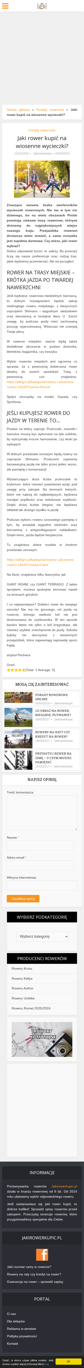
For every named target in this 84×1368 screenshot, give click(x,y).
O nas (11, 1314)
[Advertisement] (42, 56)
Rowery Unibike (23, 998)
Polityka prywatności (22, 1336)
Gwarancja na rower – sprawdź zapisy (35, 1282)
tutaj (46, 1364)
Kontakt (12, 1343)
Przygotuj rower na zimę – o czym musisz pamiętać (53, 757)
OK (68, 1361)
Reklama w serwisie (21, 1329)
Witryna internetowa (21, 877)
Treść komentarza (20, 792)
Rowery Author (22, 988)
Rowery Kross (22, 968)
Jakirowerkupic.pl (64, 1186)
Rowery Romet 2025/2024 (31, 1008)
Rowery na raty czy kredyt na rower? (52, 734)
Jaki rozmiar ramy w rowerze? (29, 1267)
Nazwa (13, 837)
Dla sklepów (16, 1321)
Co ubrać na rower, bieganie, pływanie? (53, 713)
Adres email (16, 857)
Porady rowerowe (50, 109)
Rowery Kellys (22, 978)
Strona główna (18, 109)
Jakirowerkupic (42, 153)
